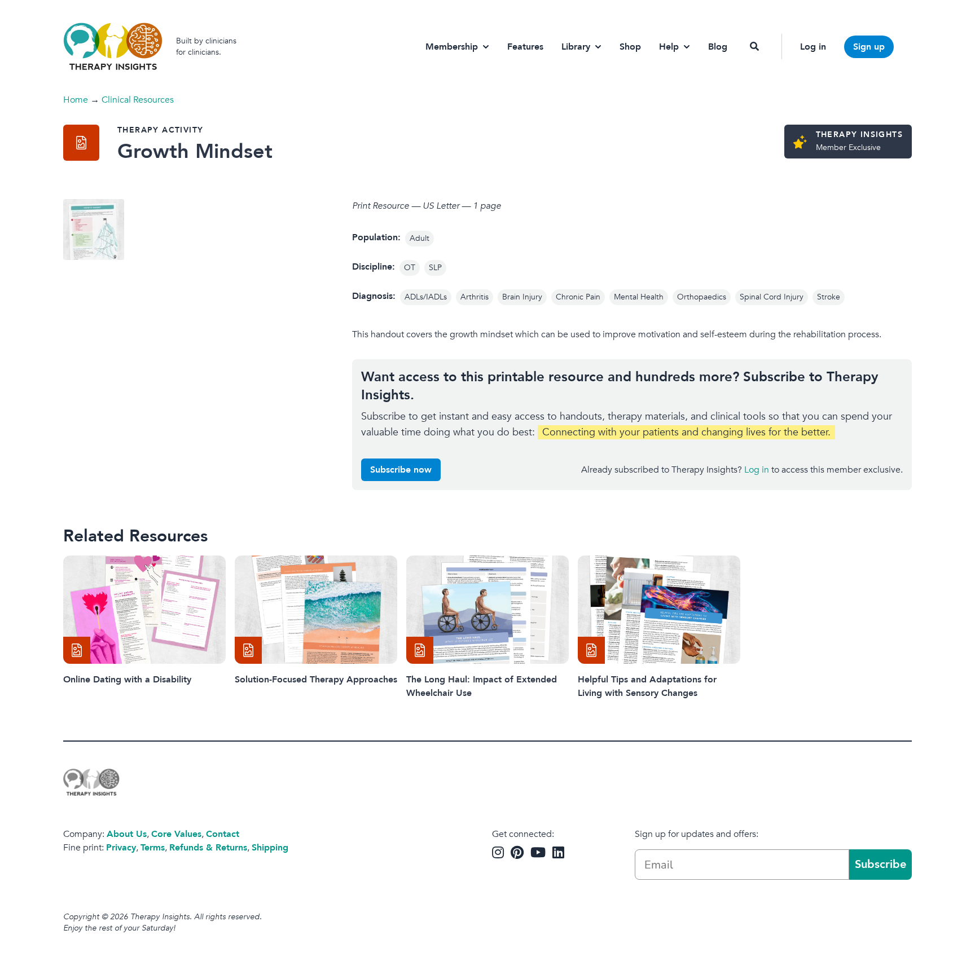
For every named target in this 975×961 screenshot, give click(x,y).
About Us (127, 834)
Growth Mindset (195, 151)
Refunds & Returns (208, 847)
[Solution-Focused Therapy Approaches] (316, 610)
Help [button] (669, 47)
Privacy (121, 847)
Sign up (869, 47)
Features (525, 47)
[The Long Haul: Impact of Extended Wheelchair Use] (487, 610)
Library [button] (575, 47)
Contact (222, 834)
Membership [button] (451, 47)
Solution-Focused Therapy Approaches (316, 679)
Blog (717, 47)
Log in (813, 47)
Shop (630, 47)
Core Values (176, 834)
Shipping (270, 847)
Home (75, 100)
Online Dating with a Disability (127, 679)
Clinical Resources (138, 100)
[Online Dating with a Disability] (144, 610)
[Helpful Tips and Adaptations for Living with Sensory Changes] (659, 610)
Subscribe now (401, 470)
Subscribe (880, 864)
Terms (152, 847)
